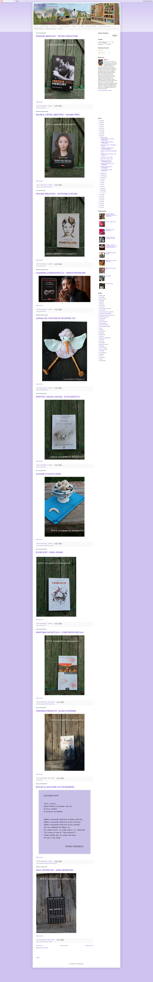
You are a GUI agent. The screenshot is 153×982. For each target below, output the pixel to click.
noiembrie (103, 173)
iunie (102, 182)
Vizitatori (38, 957)
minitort (100, 339)
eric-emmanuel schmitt (104, 326)
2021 (100, 130)
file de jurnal (42, 389)
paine (100, 341)
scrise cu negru (49, 186)
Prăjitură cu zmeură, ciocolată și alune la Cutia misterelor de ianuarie (111, 246)
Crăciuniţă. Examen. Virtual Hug (110, 230)
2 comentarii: (50, 105)
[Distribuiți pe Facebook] (59, 106)
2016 (100, 196)
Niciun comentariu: (51, 701)
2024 (100, 124)
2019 (100, 133)
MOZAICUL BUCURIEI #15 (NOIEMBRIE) (55, 787)
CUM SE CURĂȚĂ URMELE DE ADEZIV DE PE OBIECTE (111, 215)
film (100, 328)
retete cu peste (102, 347)
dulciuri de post (102, 321)
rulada (100, 350)
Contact (60, 28)
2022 (100, 128)
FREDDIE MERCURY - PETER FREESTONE (57, 36)
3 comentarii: (50, 861)
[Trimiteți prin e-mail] (55, 106)
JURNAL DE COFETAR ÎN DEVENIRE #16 (55, 318)
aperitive (101, 295)
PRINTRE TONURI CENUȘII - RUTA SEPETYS (58, 397)
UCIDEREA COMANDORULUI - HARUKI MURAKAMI (60, 273)
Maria (107, 59)
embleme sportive (103, 324)
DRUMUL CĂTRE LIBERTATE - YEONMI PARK (58, 114)
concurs (101, 307)
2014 (100, 199)
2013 (100, 201)
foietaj (100, 329)
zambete (101, 360)
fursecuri (49, 545)
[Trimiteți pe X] (58, 106)
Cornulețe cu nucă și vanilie (48, 474)
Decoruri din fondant (64, 26)
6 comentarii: (50, 263)
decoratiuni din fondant (104, 313)
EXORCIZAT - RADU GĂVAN (49, 552)
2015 (100, 198)
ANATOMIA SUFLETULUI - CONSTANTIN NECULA (60, 632)
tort (100, 355)
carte (41, 107)
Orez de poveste (109, 283)
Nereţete (74, 26)
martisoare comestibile (104, 337)
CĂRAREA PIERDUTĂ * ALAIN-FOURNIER (56, 711)
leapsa (100, 336)
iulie (102, 180)
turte (100, 359)
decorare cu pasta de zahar (105, 311)
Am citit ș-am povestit (104, 26)
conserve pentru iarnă (104, 308)
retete (52, 545)
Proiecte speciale (39, 28)
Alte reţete (81, 26)
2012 (100, 203)
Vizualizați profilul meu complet (104, 90)
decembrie (103, 137)
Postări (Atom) (45, 947)
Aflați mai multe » (39, 102)
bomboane (101, 298)
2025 (100, 122)
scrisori (100, 354)
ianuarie (102, 192)
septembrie (103, 177)
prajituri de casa (102, 344)
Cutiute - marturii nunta (111, 221)
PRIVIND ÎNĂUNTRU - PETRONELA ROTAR (56, 194)
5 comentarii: (50, 387)
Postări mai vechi (89, 945)
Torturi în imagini (44, 26)
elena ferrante (102, 323)
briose (100, 300)
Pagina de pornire (64, 945)
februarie (103, 190)
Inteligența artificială (51, 28)
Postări (101, 50)
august (102, 178)
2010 (100, 207)
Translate (109, 44)
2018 (100, 135)
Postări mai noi (39, 945)
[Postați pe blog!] (56, 106)
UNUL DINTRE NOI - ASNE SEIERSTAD (54, 870)
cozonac (101, 310)
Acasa (36, 26)
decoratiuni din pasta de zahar (105, 315)
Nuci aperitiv (108, 276)
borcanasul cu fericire (44, 703)
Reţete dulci (54, 26)
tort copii (101, 357)
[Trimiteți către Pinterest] (61, 106)
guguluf (100, 333)
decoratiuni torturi (103, 316)
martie (102, 188)
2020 (100, 132)
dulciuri (45, 545)
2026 (100, 120)
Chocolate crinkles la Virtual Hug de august (110, 238)
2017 (100, 194)
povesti (44, 107)
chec (100, 303)
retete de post (102, 349)
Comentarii (102, 53)
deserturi (42, 545)
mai (101, 184)
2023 (100, 126)
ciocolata (101, 305)
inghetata (101, 334)
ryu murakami (102, 352)
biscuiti (100, 297)
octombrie (103, 175)
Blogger (82, 963)
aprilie (102, 186)
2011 (100, 205)
